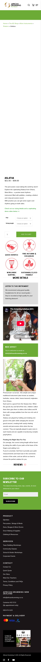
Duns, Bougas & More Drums (13, 527)
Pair (7, 217)
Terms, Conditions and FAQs (13, 581)
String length (10, 223)
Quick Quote (7, 570)
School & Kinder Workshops (12, 552)
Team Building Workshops (12, 545)
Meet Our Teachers (9, 578)
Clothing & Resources (10, 534)
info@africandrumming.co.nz (16, 353)
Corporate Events (9, 556)
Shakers (6, 26)
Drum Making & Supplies (11, 531)
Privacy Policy (8, 585)
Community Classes (10, 549)
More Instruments (26, 23)
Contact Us (7, 567)
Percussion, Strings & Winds (13, 523)
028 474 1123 (8, 610)
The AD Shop (13, 23)
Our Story (6, 574)
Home (5, 23)
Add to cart (26, 234)
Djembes (6, 520)
